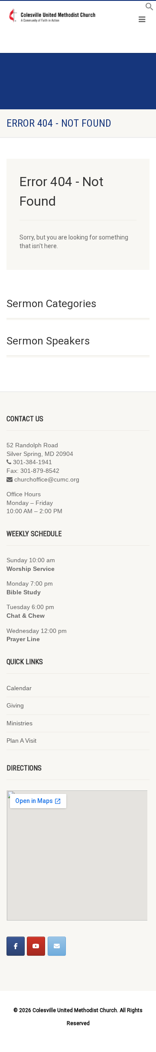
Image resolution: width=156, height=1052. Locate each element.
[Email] (57, 946)
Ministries (19, 723)
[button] (149, 8)
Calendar (19, 688)
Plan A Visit (21, 740)
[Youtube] (36, 946)
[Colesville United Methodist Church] (52, 15)
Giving (15, 705)
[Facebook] (15, 946)
